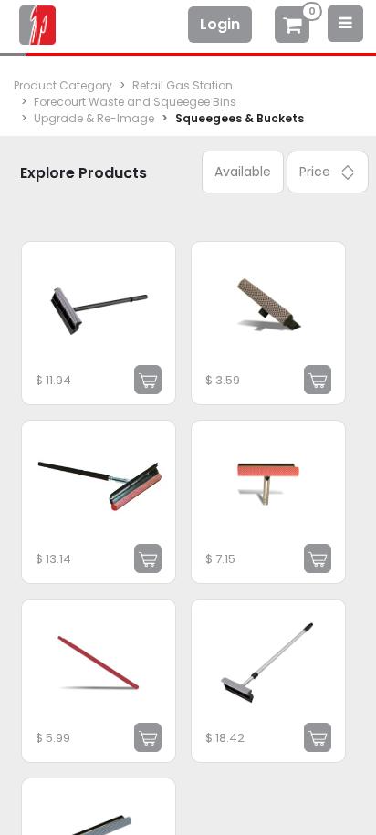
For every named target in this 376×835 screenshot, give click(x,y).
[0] (292, 26)
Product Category (63, 85)
